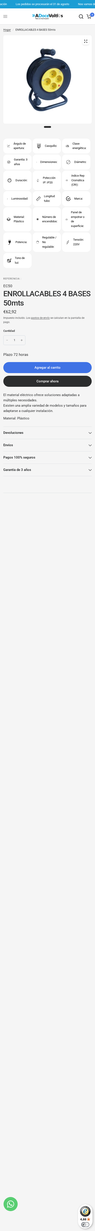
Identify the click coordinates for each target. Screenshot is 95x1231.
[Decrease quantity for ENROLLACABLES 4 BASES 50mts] (7, 340)
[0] (88, 16)
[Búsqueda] (81, 16)
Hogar (7, 29)
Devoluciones (13, 433)
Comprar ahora (47, 381)
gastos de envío (40, 317)
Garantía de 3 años (17, 470)
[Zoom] (85, 41)
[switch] (85, 1224)
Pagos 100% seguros (19, 457)
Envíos (8, 445)
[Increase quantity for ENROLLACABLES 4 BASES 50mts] (21, 340)
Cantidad (9, 330)
